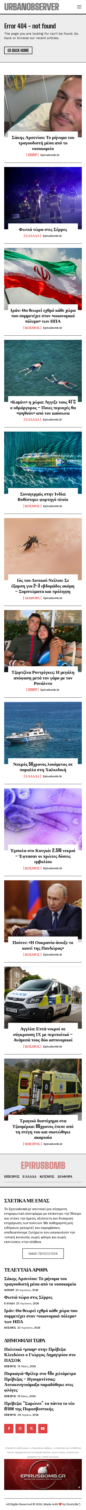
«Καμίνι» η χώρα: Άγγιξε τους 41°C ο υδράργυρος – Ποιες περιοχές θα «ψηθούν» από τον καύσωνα (43, 407)
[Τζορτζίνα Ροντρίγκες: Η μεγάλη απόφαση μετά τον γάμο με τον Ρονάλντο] (43, 641)
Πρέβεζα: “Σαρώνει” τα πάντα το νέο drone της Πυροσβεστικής (39, 1405)
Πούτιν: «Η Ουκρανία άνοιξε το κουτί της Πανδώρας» (43, 945)
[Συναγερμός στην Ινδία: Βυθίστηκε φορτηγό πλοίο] (43, 463)
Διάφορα (32, 598)
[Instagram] (20, 1428)
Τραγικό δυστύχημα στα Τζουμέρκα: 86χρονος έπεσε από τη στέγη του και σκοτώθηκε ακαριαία (42, 1129)
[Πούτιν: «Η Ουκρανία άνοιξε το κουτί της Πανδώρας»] (43, 911)
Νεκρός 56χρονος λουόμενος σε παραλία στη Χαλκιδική (43, 766)
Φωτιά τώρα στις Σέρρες (43, 229)
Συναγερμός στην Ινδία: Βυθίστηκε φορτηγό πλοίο (43, 496)
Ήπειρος (32, 1144)
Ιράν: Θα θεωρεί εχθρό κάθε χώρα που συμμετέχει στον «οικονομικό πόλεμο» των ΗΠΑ (43, 315)
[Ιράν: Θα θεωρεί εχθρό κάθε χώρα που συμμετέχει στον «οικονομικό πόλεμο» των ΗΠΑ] (43, 279)
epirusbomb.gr (49, 155)
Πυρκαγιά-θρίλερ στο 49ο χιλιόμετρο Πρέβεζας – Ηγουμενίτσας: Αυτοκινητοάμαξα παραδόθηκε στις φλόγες (40, 1381)
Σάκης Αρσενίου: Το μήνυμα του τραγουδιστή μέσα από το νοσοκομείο (43, 142)
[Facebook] (8, 1428)
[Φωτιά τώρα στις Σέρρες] (43, 198)
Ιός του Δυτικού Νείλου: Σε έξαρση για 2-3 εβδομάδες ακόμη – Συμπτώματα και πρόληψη (43, 585)
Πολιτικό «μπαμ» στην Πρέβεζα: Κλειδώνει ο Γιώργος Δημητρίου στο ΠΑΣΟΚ (40, 1354)
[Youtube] (42, 1428)
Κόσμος (32, 327)
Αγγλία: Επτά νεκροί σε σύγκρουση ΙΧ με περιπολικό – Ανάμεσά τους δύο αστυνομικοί (43, 1034)
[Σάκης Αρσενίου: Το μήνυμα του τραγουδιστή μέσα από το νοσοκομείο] (43, 106)
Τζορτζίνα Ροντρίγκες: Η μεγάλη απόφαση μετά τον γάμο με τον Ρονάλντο (43, 677)
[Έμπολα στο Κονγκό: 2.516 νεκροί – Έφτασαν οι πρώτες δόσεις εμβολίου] (43, 819)
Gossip (32, 155)
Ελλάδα (32, 235)
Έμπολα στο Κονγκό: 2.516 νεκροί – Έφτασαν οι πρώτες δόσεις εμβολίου (42, 855)
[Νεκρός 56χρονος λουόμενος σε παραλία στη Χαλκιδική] (43, 733)
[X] (31, 1428)
